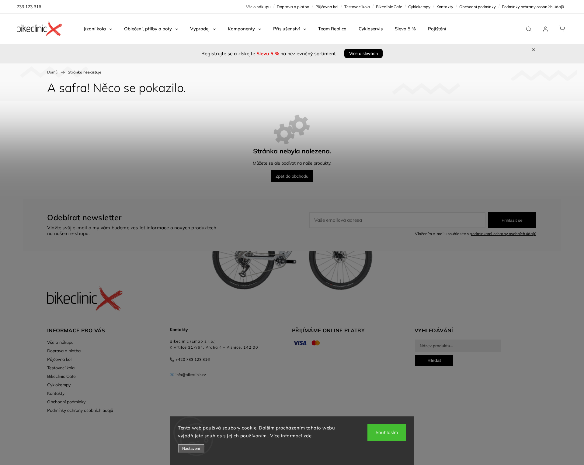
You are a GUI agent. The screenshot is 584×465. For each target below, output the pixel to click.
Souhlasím (387, 432)
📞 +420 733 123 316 (190, 359)
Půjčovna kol (326, 6)
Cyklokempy (419, 6)
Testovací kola (357, 6)
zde (308, 436)
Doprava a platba (293, 6)
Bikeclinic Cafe (389, 6)
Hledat (434, 360)
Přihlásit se (512, 220)
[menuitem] (98, 29)
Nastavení (191, 448)
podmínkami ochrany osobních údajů (503, 233)
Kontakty (444, 6)
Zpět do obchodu (292, 176)
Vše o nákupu (258, 6)
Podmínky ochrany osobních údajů (533, 6)
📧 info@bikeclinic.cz (188, 374)
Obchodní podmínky (477, 6)
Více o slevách (363, 53)
